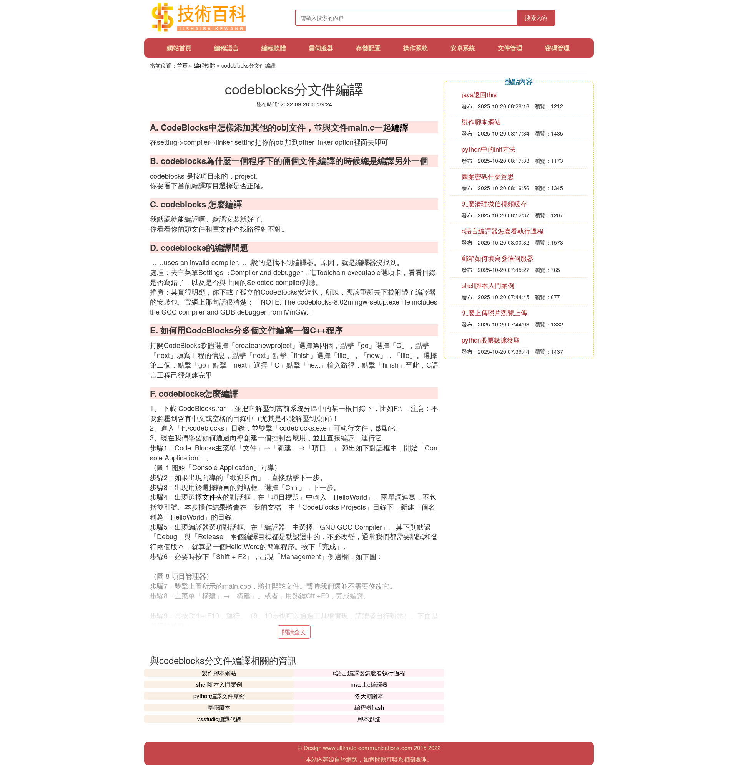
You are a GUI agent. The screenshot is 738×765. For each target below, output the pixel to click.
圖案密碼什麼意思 (488, 176)
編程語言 (226, 47)
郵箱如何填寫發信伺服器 (498, 258)
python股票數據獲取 (491, 339)
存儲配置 (368, 47)
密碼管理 (557, 47)
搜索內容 (536, 17)
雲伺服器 (321, 47)
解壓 (262, 408)
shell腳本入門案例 (219, 684)
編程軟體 (273, 47)
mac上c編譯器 (369, 684)
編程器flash (369, 707)
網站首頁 (179, 47)
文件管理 (510, 47)
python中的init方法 (488, 149)
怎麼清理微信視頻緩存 (494, 203)
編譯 (399, 127)
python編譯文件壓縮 (219, 696)
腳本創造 (369, 719)
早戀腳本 (219, 707)
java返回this (479, 94)
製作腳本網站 (219, 673)
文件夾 (212, 497)
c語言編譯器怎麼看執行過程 (369, 673)
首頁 (182, 65)
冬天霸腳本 (369, 696)
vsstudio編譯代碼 (219, 719)
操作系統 (415, 47)
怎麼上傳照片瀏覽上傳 (494, 312)
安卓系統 (462, 47)
